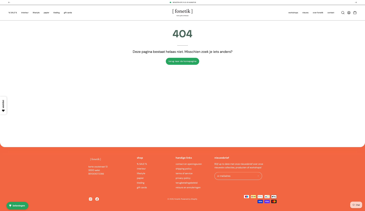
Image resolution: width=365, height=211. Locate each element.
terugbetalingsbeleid (186, 182)
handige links (184, 157)
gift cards (142, 187)
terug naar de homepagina (182, 61)
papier (140, 178)
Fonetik (177, 199)
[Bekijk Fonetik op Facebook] (97, 199)
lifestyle (141, 173)
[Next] (356, 2)
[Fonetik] (182, 12)
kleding (140, 182)
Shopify (194, 199)
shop (140, 157)
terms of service (184, 173)
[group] (182, 2)
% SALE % (142, 163)
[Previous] (9, 2)
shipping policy (184, 168)
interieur (141, 168)
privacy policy (183, 178)
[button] (343, 13)
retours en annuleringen (188, 187)
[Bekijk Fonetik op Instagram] (90, 199)
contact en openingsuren (189, 163)
